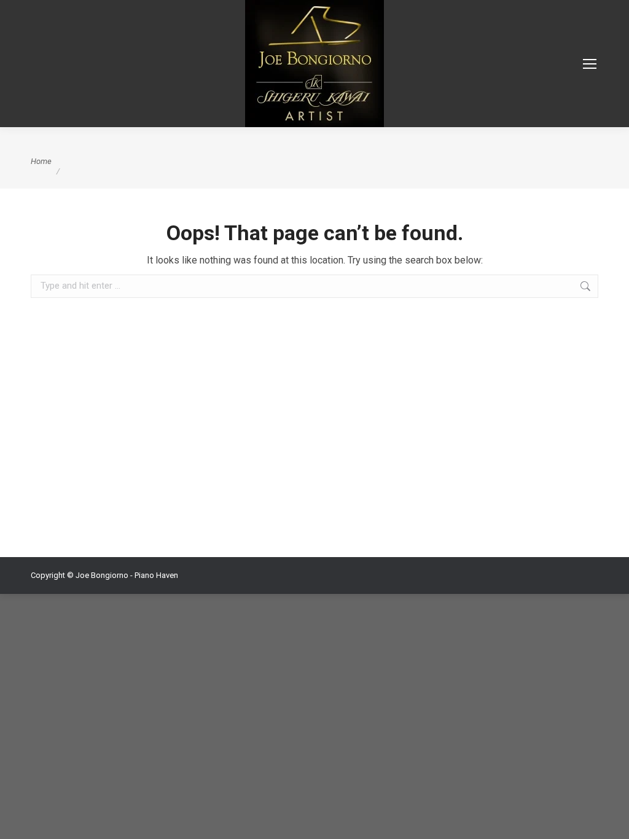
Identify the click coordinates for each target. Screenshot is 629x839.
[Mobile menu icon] (589, 63)
